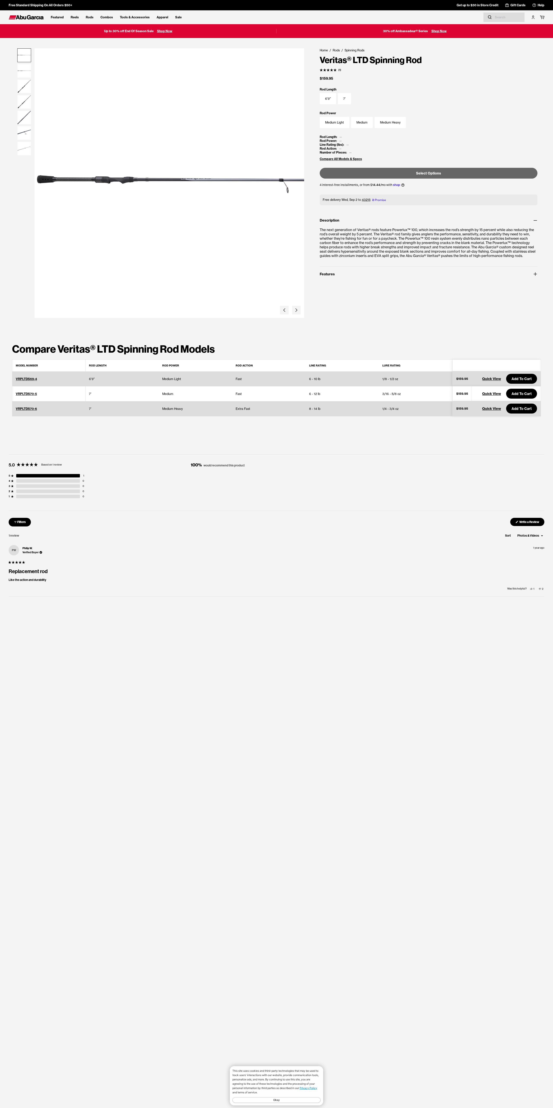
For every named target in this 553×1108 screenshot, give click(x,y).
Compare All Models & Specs (341, 159)
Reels (75, 17)
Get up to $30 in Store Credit (477, 5)
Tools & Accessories (135, 17)
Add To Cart (522, 379)
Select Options (428, 173)
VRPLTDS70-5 (26, 394)
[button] (284, 310)
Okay (276, 1100)
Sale (178, 17)
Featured (57, 17)
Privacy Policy (308, 1088)
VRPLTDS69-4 (26, 379)
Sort (508, 535)
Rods (90, 17)
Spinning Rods (354, 50)
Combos (106, 17)
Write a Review (531, 523)
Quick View (491, 379)
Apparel (162, 17)
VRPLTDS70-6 (26, 409)
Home (324, 50)
